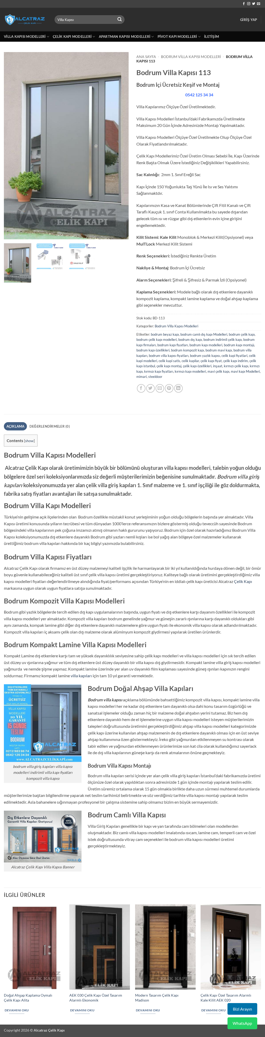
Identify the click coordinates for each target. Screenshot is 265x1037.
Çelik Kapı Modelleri (72, 36)
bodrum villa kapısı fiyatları (168, 356)
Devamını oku (17, 1010)
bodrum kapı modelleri (205, 345)
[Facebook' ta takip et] (243, 4)
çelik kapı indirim (235, 361)
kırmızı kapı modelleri (190, 371)
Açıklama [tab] (15, 426)
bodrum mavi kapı (218, 350)
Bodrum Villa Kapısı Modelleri (191, 57)
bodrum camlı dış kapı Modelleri (203, 334)
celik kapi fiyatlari (234, 356)
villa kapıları (81, 675)
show (29, 440)
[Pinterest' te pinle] (169, 388)
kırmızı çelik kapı (236, 366)
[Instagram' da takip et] (248, 4)
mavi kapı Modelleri (245, 371)
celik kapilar (190, 361)
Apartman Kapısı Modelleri (124, 36)
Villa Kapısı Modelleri (25, 36)
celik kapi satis (169, 361)
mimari (141, 377)
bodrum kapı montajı (239, 345)
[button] (248, 19)
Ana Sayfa (146, 57)
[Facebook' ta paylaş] (141, 388)
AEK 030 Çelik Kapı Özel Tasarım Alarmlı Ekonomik (95, 997)
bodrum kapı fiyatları (172, 345)
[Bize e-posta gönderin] (258, 4)
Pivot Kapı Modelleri (177, 36)
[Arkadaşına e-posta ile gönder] (160, 388)
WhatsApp (242, 1023)
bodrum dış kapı (190, 339)
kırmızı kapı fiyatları (158, 371)
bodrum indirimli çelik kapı (222, 339)
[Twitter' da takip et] (253, 4)
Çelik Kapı (243, 581)
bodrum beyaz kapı (165, 334)
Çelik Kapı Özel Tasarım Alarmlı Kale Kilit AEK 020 (226, 997)
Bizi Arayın (242, 1008)
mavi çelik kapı (218, 371)
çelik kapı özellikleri (197, 366)
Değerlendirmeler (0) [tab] (50, 426)
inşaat (217, 366)
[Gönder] (119, 19)
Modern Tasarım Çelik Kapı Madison (157, 997)
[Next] (119, 146)
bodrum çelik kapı (242, 334)
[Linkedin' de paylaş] (178, 388)
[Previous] (13, 146)
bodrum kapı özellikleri (153, 350)
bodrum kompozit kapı (187, 350)
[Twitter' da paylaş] (150, 388)
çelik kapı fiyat (211, 361)
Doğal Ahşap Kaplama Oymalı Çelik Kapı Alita (28, 997)
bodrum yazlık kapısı (205, 356)
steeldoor (155, 377)
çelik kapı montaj (169, 366)
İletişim (211, 36)
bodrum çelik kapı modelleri (156, 339)
